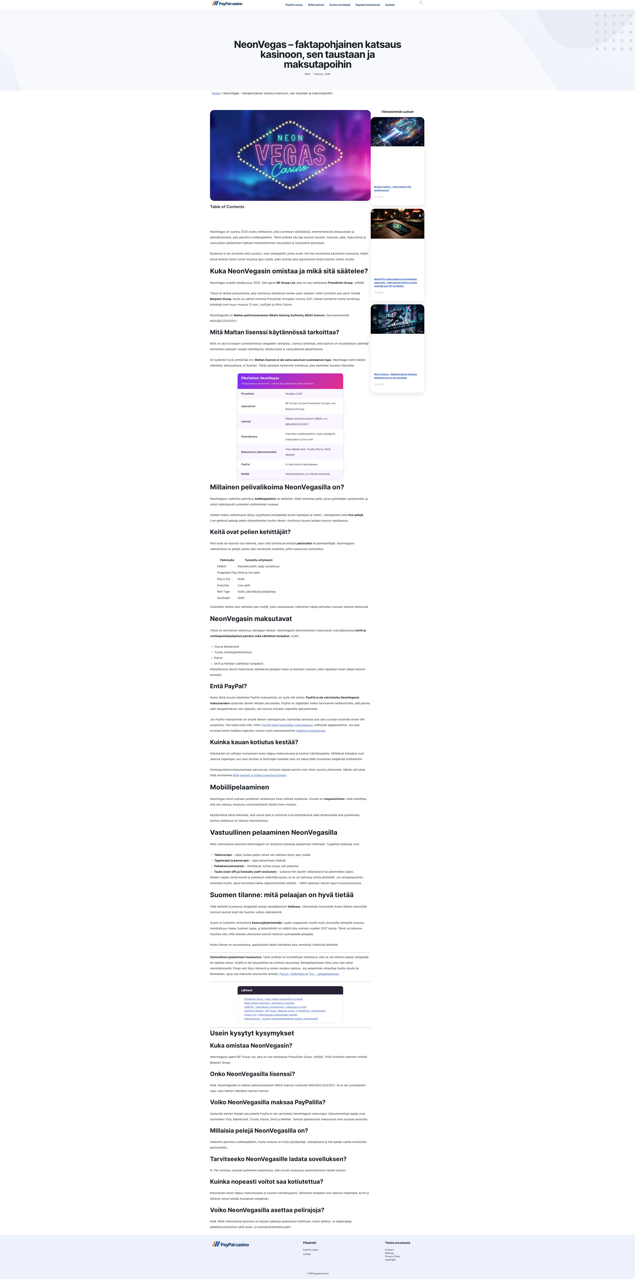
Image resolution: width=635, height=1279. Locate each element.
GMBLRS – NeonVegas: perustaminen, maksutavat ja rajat (275, 1006)
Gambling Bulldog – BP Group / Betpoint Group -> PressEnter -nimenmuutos (285, 1010)
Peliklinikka (297, 974)
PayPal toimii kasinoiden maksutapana (287, 725)
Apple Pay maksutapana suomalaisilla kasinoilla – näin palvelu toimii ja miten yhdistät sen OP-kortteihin (395, 282)
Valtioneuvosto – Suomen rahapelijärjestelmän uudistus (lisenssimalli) (281, 1018)
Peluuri (284, 974)
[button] (421, 2)
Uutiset (390, 4)
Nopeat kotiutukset (368, 4)
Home (216, 93)
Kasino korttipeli (340, 4)
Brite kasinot (316, 4)
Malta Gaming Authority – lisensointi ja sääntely (269, 1003)
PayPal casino (294, 4)
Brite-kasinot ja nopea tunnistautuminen (259, 775)
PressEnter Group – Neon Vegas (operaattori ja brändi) (273, 999)
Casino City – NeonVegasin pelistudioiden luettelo (270, 1014)
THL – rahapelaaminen (324, 974)
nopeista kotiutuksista (310, 730)
